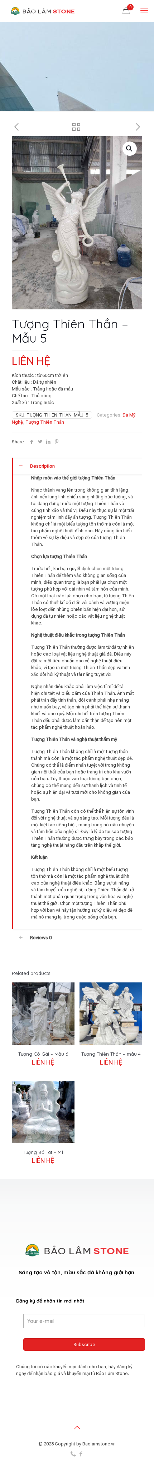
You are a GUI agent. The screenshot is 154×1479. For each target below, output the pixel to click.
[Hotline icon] (73, 1454)
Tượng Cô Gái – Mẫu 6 (43, 1054)
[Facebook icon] (80, 1454)
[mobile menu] (144, 11)
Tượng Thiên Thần (44, 422)
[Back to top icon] (77, 1427)
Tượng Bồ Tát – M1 (43, 1152)
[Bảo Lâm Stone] (43, 11)
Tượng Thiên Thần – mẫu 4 (111, 1054)
